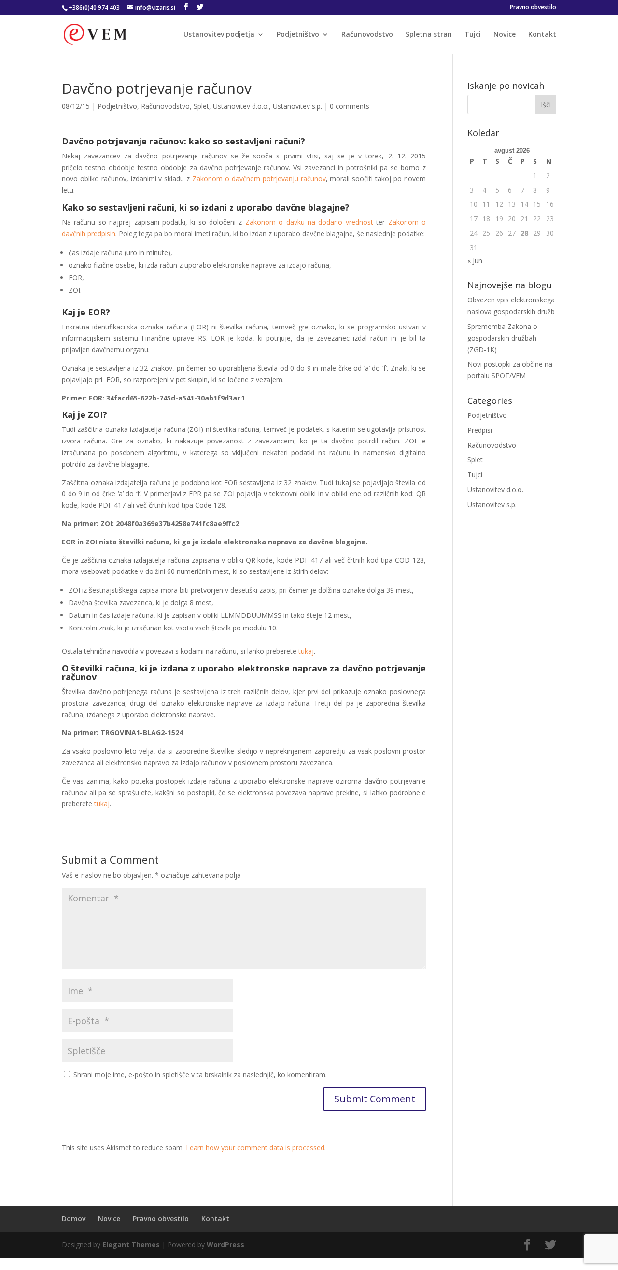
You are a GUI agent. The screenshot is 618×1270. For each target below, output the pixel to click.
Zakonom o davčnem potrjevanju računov (258, 178)
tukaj (306, 651)
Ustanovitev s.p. (297, 106)
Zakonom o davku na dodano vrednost (309, 222)
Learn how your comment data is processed (255, 1147)
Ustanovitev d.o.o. (241, 106)
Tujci (472, 35)
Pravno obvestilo (533, 7)
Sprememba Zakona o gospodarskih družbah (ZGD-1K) (502, 338)
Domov (73, 1218)
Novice (504, 35)
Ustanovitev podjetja (218, 35)
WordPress (225, 1244)
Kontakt (542, 35)
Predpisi (479, 430)
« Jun (474, 260)
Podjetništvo (298, 35)
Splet (201, 106)
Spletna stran (429, 35)
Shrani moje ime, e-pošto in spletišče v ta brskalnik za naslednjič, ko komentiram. (200, 1074)
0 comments (349, 106)
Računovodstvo (367, 35)
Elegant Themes (131, 1244)
